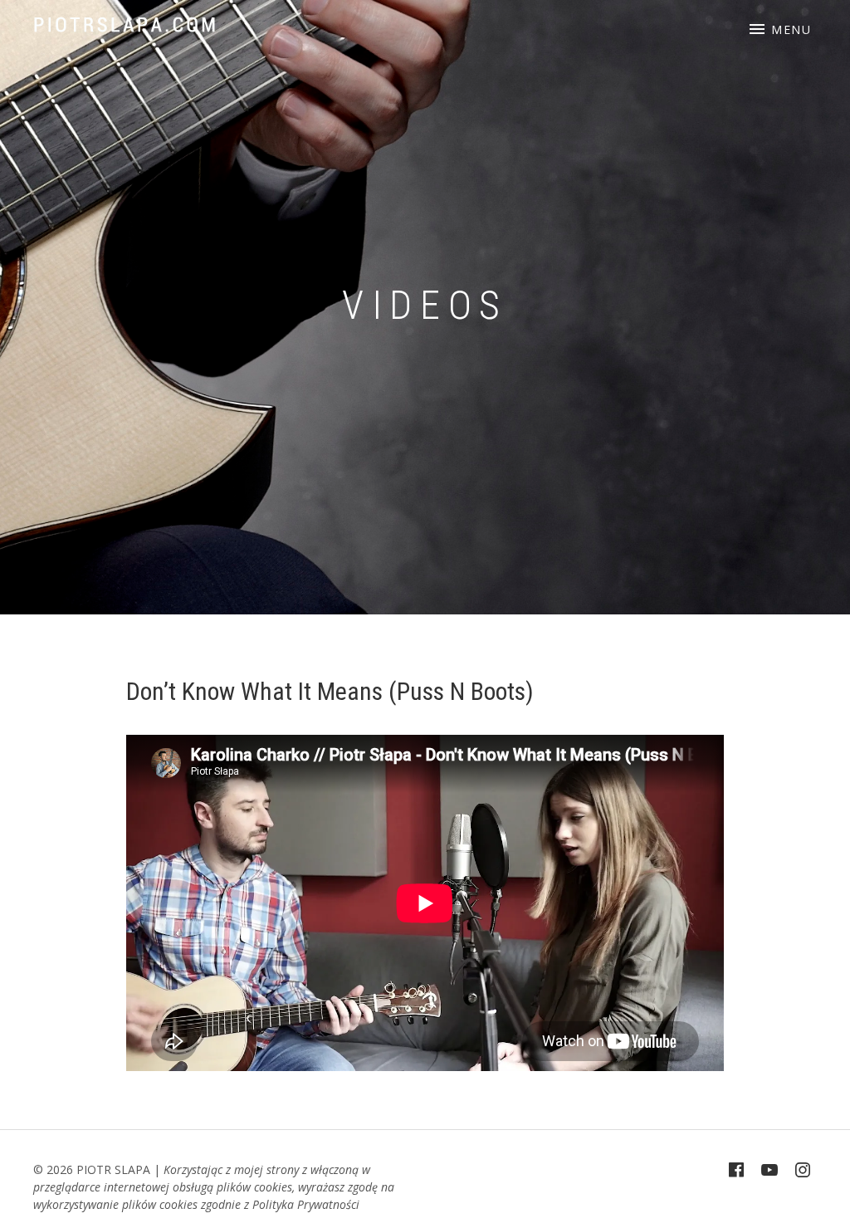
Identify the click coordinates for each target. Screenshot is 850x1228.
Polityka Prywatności (305, 1204)
